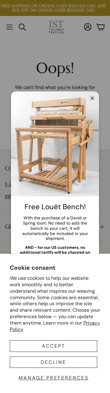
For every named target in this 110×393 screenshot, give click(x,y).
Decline (53, 362)
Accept (53, 346)
